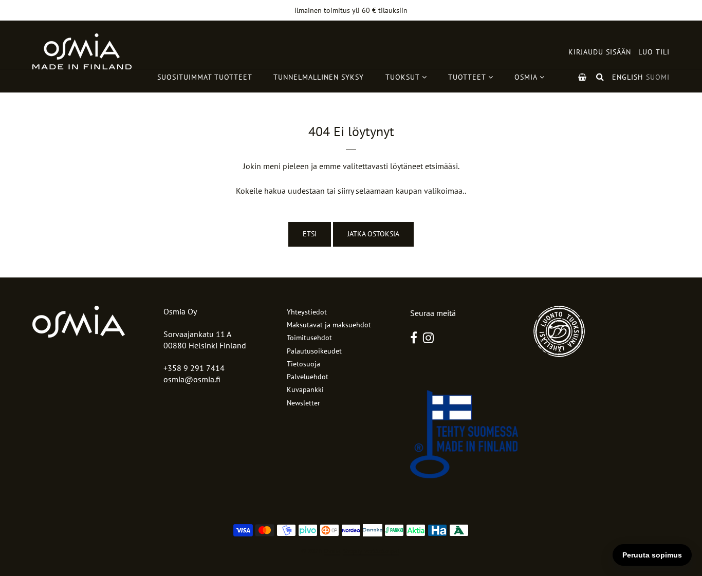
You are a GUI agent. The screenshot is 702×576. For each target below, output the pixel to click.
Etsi (310, 233)
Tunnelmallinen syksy (318, 77)
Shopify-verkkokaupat (371, 550)
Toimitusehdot (309, 337)
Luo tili (654, 52)
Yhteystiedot (307, 312)
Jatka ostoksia (373, 233)
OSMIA (527, 77)
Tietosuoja (303, 363)
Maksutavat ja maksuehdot (329, 324)
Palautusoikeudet (314, 351)
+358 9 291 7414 (194, 368)
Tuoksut (403, 77)
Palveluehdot (307, 376)
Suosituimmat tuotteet (204, 77)
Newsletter (303, 402)
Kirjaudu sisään (599, 52)
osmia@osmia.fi (191, 379)
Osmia (332, 550)
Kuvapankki (305, 389)
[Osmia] (82, 51)
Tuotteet (468, 77)
